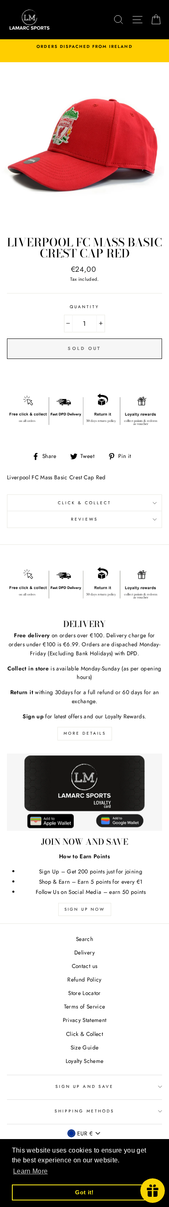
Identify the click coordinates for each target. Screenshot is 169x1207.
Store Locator (84, 993)
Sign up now (84, 909)
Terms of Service (84, 1006)
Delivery (84, 952)
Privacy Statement (85, 1020)
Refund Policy (84, 979)
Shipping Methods (84, 1111)
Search (84, 939)
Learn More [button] (30, 1171)
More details (85, 733)
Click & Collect (84, 503)
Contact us (84, 966)
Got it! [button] (84, 1192)
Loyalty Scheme (85, 1061)
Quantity (84, 307)
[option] (84, 46)
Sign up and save (84, 1086)
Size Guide (84, 1047)
